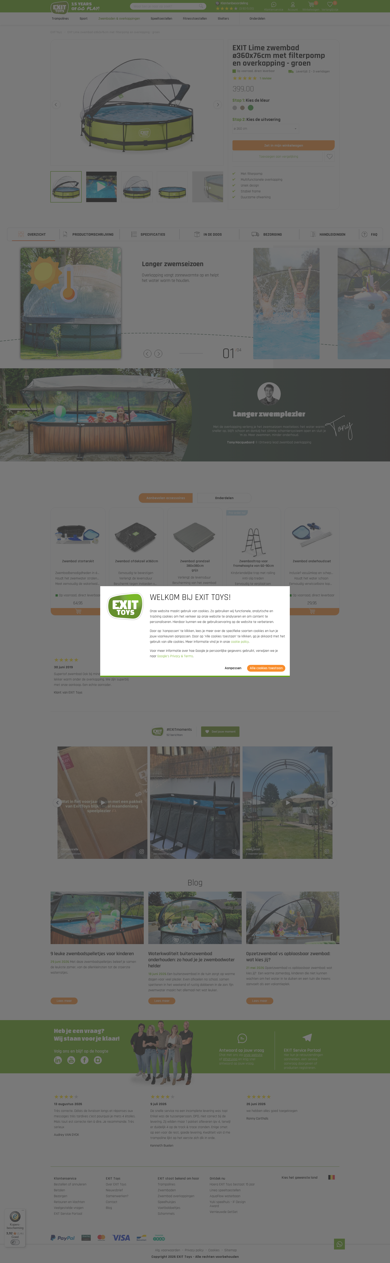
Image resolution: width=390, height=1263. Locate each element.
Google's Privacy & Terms (175, 656)
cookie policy (240, 641)
